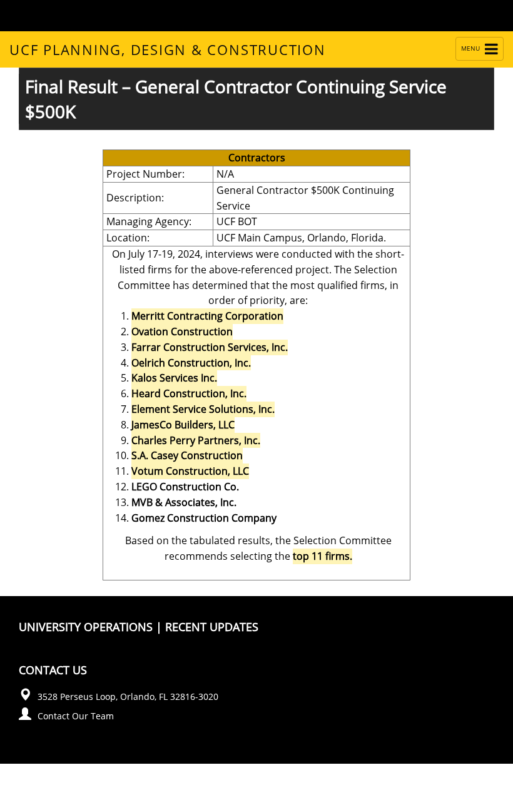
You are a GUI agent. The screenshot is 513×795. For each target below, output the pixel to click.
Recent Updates (211, 626)
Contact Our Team (76, 716)
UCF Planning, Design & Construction (167, 49)
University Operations (86, 626)
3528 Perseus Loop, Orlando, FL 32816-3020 (128, 696)
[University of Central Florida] (123, 15)
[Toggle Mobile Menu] (469, 15)
